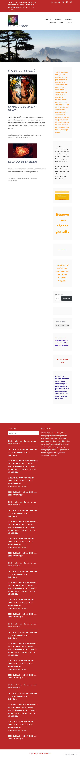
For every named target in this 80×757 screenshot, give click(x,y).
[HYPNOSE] (63, 2)
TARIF (61, 22)
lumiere (35, 135)
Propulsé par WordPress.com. (40, 753)
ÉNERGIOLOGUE (18, 26)
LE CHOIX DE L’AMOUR (22, 161)
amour (14, 178)
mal (40, 135)
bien (13, 135)
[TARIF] (67, 2)
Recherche (59, 294)
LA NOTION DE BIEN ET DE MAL (22, 109)
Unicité (26, 178)
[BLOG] (71, 2)
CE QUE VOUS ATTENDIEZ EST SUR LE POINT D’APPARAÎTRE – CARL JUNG (22, 452)
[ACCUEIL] (52, 2)
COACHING (68, 20)
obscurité (11, 137)
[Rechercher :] (23, 433)
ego (23, 178)
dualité (17, 135)
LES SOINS (58, 20)
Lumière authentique (26, 135)
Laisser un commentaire (23, 137)
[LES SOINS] (55, 2)
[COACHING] (59, 2)
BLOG (68, 22)
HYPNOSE (53, 22)
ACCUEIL (46, 20)
